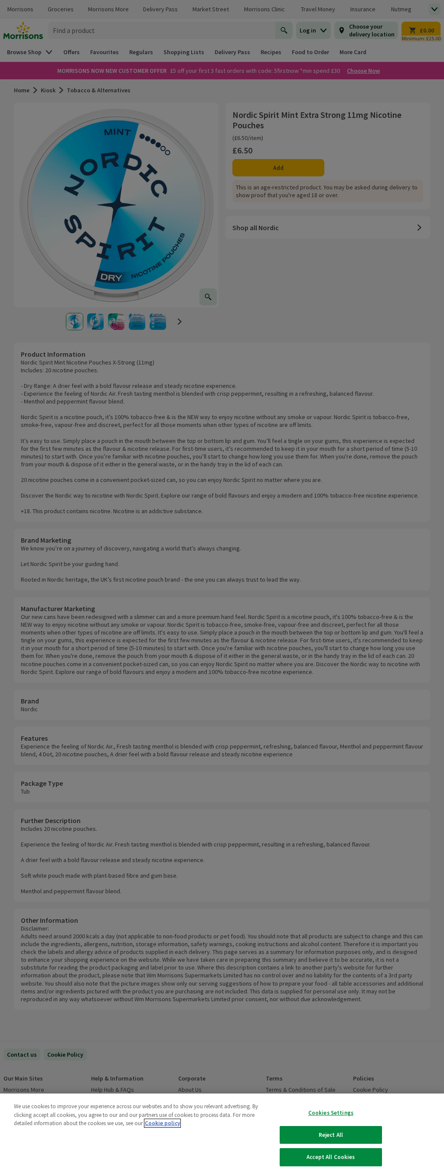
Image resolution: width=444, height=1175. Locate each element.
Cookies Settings (330, 1112)
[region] (222, 1134)
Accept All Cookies (331, 1157)
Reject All (331, 1135)
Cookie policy (162, 1123)
